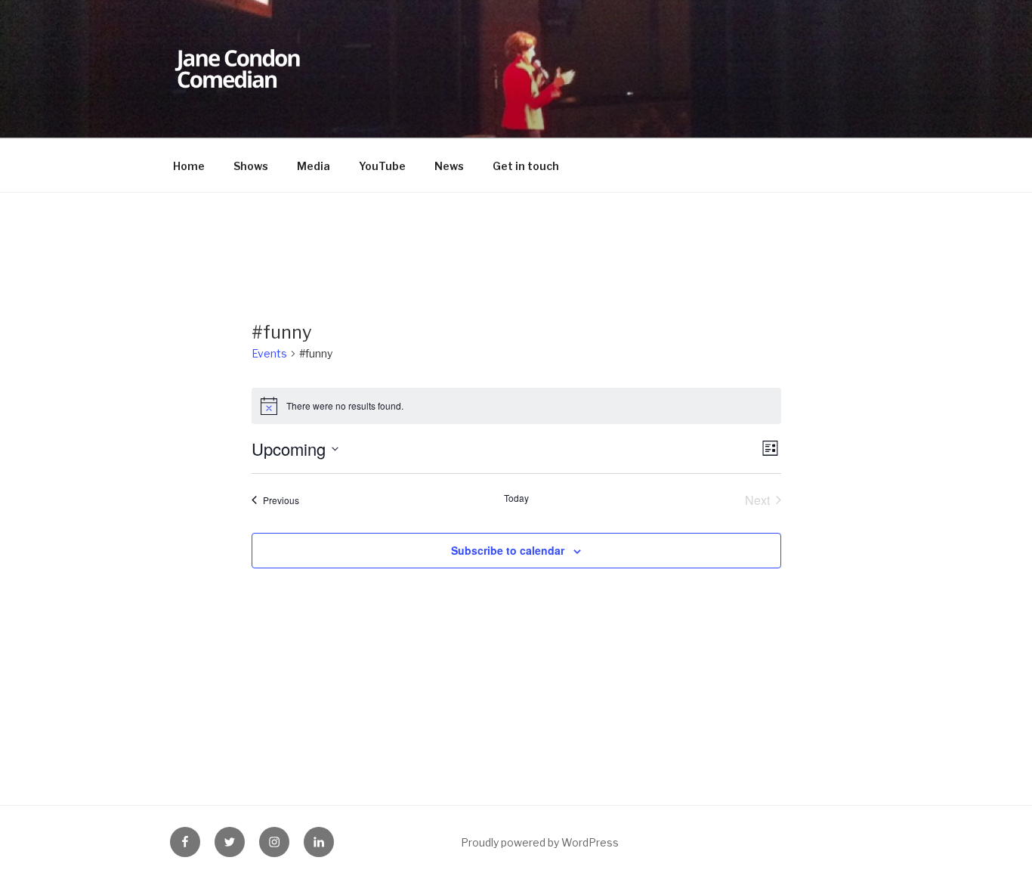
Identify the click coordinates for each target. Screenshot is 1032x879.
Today (516, 498)
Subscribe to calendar (507, 550)
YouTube (382, 165)
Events (269, 353)
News (449, 165)
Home (189, 165)
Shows (250, 165)
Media (313, 165)
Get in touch (526, 165)
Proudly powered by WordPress (540, 842)
